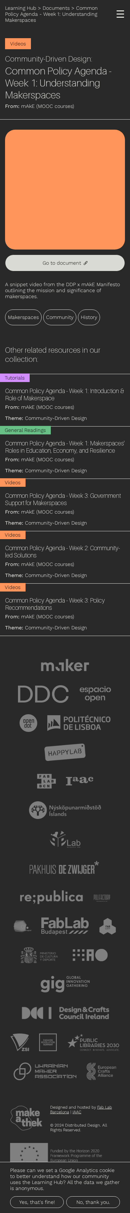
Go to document (65, 263)
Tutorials (15, 378)
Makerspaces (23, 317)
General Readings (25, 430)
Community (60, 317)
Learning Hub (20, 8)
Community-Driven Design (48, 58)
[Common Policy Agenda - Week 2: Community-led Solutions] (65, 557)
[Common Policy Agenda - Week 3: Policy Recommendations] (65, 610)
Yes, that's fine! (37, 1202)
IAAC (77, 1112)
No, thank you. (93, 1202)
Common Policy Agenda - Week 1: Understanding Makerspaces (51, 14)
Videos (18, 44)
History (89, 317)
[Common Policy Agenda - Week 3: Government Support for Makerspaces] (65, 505)
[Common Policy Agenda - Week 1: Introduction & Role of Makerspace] (65, 400)
